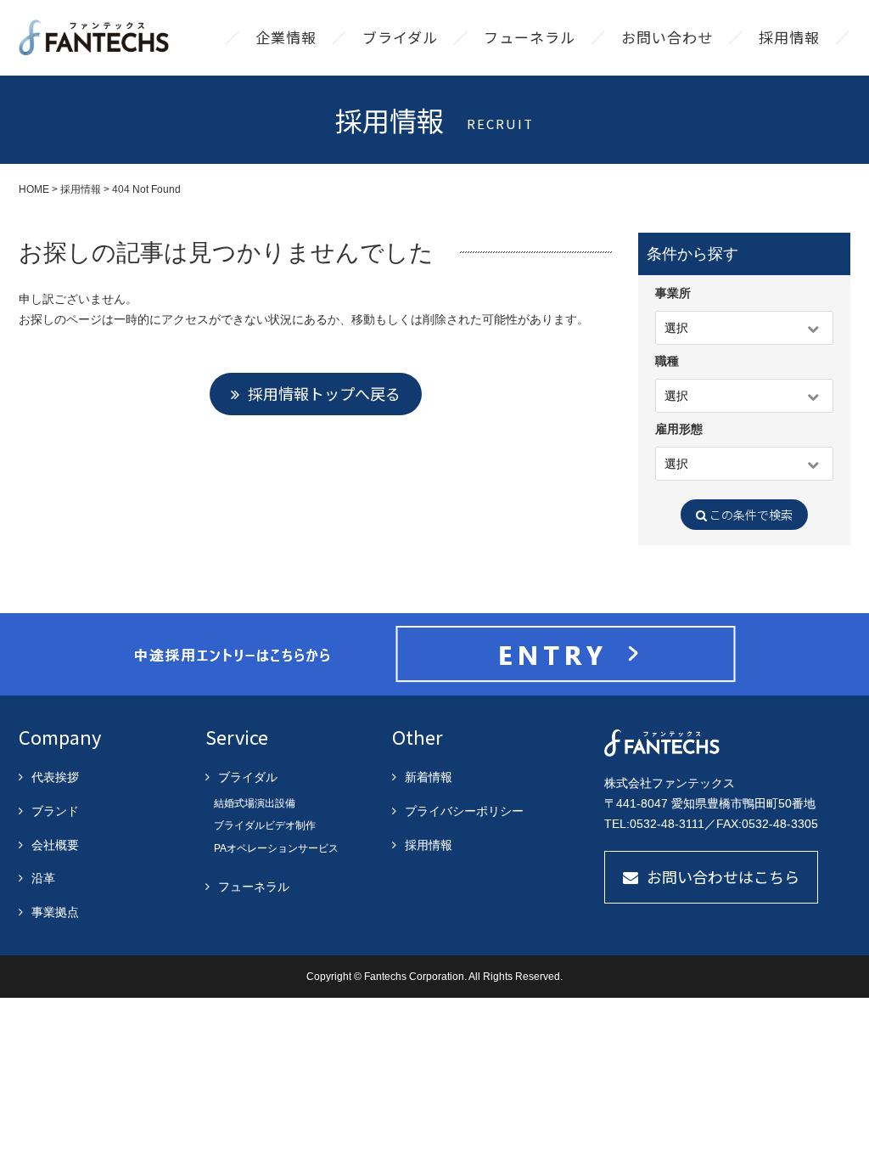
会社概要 (55, 845)
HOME (34, 189)
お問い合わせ (667, 37)
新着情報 (428, 777)
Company (60, 736)
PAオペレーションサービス (276, 848)
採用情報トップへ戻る (324, 393)
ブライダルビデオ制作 (265, 825)
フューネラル (529, 37)
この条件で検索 (750, 514)
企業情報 (286, 37)
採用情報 (789, 37)
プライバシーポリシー (464, 811)
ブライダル (400, 37)
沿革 (43, 878)
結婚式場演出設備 (254, 803)
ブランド (55, 811)
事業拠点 (55, 912)
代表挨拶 (55, 777)
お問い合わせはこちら (723, 876)
